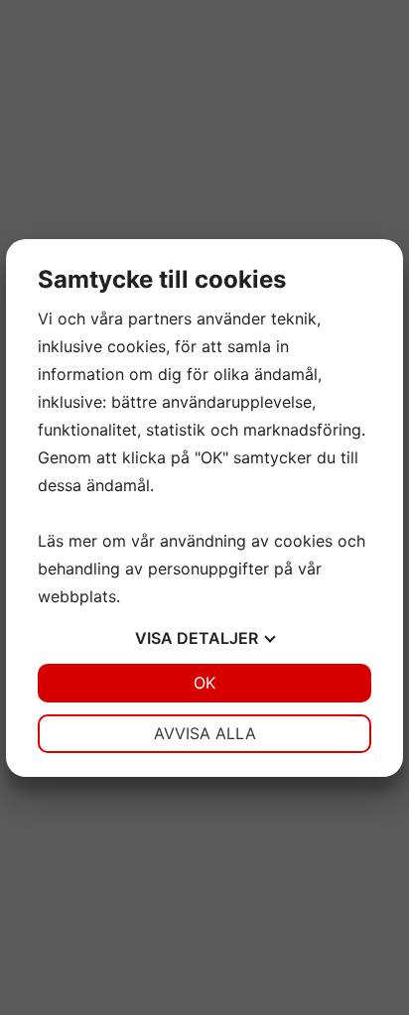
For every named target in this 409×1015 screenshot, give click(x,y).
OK (204, 683)
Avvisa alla (205, 733)
